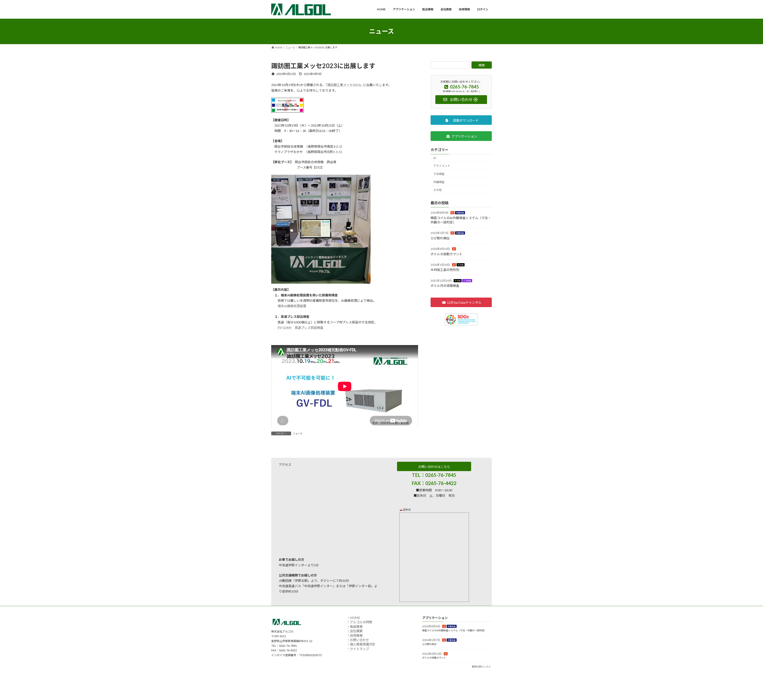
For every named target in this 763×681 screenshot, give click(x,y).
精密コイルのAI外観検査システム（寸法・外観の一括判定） (454, 630)
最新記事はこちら (481, 666)
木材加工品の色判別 (445, 270)
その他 (437, 190)
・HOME (353, 617)
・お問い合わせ (358, 640)
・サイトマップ (358, 649)
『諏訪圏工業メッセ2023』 (344, 85)
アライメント (441, 165)
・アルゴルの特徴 (359, 622)
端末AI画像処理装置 (292, 306)
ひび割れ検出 (440, 238)
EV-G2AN (284, 327)
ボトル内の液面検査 (445, 285)
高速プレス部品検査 (309, 327)
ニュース (297, 433)
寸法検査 (438, 174)
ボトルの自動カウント (446, 254)
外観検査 (438, 181)
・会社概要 (355, 631)
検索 (481, 65)
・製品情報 (355, 626)
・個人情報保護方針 (361, 644)
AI (434, 157)
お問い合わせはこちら (434, 467)
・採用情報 (355, 635)
